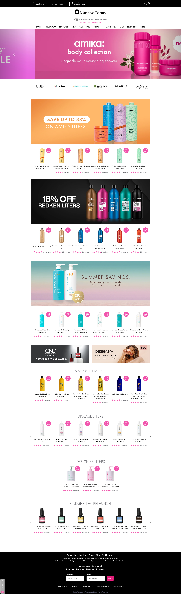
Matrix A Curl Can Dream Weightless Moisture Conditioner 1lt (100, 396)
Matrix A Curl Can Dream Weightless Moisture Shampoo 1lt (80, 396)
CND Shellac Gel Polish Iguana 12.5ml (61, 527)
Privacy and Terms (87, 586)
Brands (39, 27)
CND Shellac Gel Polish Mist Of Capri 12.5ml (42, 527)
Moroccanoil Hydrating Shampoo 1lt (42, 331)
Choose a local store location (91, 22)
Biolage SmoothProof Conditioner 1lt (120, 440)
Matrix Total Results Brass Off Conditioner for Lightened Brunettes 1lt (139, 396)
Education (101, 569)
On (76, 20)
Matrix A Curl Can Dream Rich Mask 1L (61, 395)
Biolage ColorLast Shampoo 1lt (42, 440)
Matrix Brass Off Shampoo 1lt (119, 395)
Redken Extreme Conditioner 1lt (100, 247)
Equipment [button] (131, 27)
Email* (89, 574)
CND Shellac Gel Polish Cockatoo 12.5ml (80, 527)
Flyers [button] (142, 27)
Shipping (75, 586)
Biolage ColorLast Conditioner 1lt (61, 440)
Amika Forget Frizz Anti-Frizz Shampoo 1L (42, 167)
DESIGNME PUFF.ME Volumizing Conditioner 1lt (110, 485)
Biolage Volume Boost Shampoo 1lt (139, 440)
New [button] (74, 27)
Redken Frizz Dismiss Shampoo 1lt (119, 247)
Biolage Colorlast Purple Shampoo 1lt (81, 440)
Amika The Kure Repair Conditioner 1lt (139, 167)
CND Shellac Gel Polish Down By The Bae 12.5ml (119, 527)
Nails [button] (121, 27)
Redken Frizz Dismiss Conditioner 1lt (139, 247)
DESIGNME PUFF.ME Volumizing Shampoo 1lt (90, 485)
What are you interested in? (90, 566)
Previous (31, 162)
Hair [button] (88, 27)
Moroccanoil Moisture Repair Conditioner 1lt (100, 331)
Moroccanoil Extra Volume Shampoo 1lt (119, 331)
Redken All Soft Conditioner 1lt (61, 247)
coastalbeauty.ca (119, 586)
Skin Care (81, 569)
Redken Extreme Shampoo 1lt (80, 247)
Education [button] (64, 27)
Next (150, 162)
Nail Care (91, 569)
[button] (13, 54)
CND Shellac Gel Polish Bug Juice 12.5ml (100, 527)
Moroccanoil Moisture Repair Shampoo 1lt (81, 331)
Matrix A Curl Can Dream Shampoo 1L (42, 395)
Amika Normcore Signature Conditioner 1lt (100, 167)
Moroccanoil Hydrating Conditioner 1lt (61, 331)
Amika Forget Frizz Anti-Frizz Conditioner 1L (61, 167)
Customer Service (62, 586)
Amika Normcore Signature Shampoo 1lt (81, 167)
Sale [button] (81, 27)
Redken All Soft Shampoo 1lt (42, 247)
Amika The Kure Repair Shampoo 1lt (119, 167)
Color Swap (51, 27)
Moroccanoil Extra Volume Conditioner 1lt (139, 331)
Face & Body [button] (111, 27)
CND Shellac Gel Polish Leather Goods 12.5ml (139, 527)
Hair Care (71, 569)
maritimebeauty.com (103, 586)
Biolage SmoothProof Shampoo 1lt (100, 440)
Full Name (69, 574)
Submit (110, 578)
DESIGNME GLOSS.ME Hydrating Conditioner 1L (71, 485)
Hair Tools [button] (97, 27)
